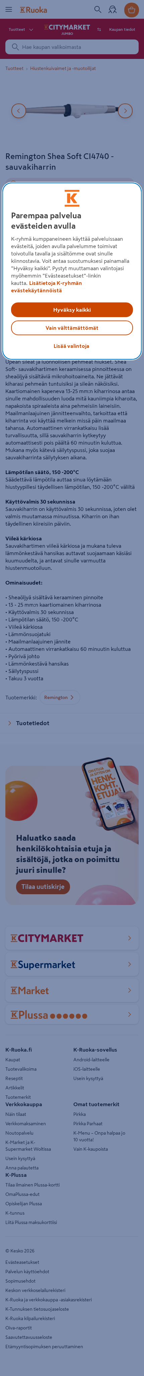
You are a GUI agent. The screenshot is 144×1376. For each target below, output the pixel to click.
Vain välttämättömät (72, 328)
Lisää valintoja (71, 346)
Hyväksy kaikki (72, 310)
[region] (72, 271)
